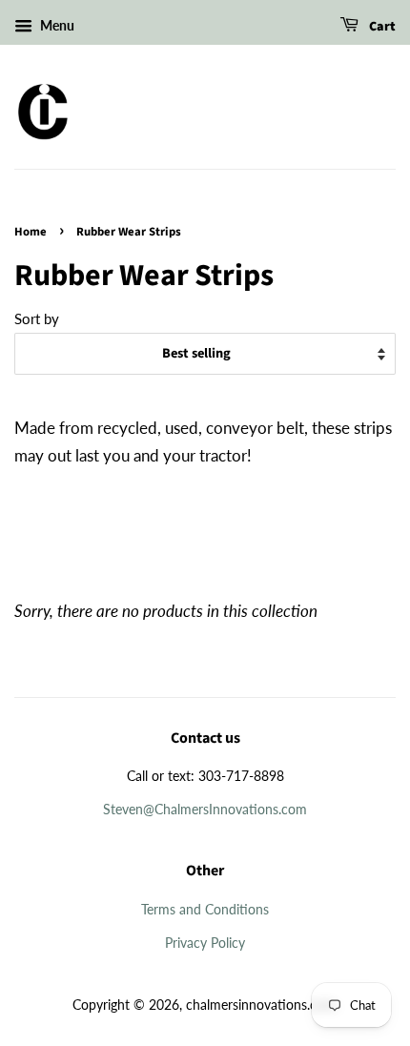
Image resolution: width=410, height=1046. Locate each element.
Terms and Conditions (205, 909)
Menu (55, 25)
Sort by (36, 318)
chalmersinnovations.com (261, 1004)
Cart (381, 26)
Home (30, 231)
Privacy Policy (205, 942)
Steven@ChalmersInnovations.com (205, 809)
